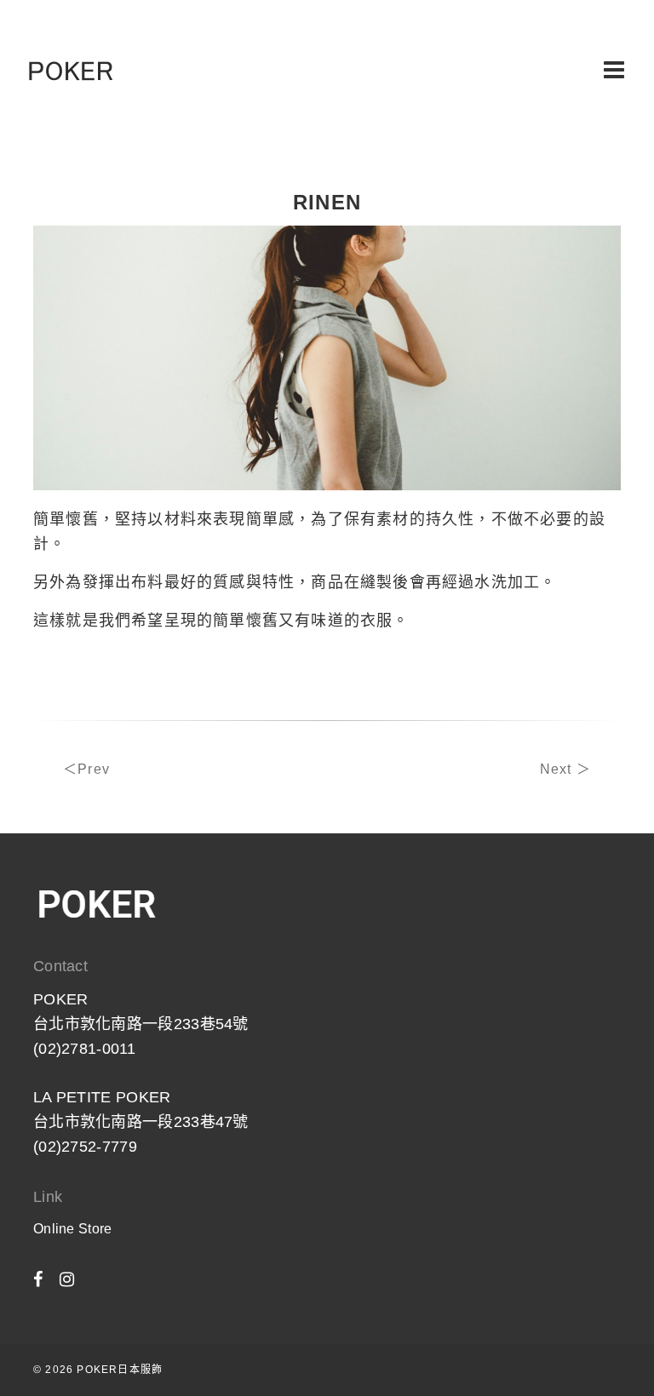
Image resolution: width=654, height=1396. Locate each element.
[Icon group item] (38, 1279)
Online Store (72, 1229)
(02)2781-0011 (84, 1048)
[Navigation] (614, 70)
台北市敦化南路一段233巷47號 (141, 1121)
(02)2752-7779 (85, 1146)
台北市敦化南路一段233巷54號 (141, 1024)
